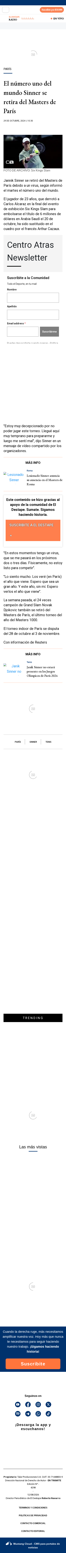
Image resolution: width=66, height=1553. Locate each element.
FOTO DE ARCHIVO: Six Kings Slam (27, 170)
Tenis (48, 742)
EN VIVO (58, 18)
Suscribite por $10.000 (52, 9)
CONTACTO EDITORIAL (33, 1531)
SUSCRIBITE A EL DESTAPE (31, 525)
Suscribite (33, 1363)
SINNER (33, 742)
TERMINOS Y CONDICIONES (33, 1507)
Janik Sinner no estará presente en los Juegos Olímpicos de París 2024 (42, 671)
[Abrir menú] (5, 10)
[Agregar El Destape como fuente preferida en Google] (33, 127)
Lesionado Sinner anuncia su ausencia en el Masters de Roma (44, 480)
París (18, 742)
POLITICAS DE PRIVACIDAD (33, 1515)
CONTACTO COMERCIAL (33, 1523)
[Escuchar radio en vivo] (4, 18)
